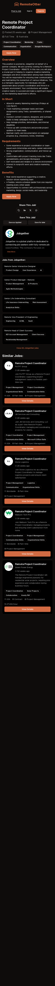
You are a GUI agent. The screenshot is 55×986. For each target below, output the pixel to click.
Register (41, 11)
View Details (27, 401)
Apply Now (11, 53)
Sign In (29, 11)
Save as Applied (15, 222)
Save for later (40, 222)
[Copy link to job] (18, 210)
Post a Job (16, 11)
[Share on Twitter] (30, 210)
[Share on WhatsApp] (36, 210)
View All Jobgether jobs (27, 348)
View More (11, 252)
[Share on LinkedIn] (24, 210)
